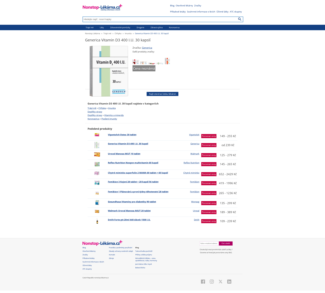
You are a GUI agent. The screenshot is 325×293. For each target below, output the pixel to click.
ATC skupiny (236, 11)
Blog (172, 5)
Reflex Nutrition (191, 162)
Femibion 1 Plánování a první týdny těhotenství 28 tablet (138, 191)
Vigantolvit (194, 134)
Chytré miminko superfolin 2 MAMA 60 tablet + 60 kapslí (138, 172)
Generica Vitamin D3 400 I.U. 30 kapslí (152, 33)
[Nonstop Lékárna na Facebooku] (203, 282)
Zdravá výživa (157, 27)
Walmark (194, 153)
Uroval (196, 210)
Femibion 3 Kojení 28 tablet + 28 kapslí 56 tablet (133, 181)
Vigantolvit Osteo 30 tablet (122, 134)
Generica (147, 47)
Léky (102, 27)
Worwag (195, 201)
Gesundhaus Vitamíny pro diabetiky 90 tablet (132, 201)
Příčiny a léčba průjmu (143, 255)
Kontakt (112, 255)
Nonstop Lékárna (92, 33)
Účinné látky (222, 11)
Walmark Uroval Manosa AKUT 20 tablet (129, 210)
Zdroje (111, 258)
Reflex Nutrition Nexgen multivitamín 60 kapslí (133, 162)
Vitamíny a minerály (114, 115)
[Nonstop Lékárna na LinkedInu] (229, 282)
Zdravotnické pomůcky (120, 27)
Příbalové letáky (178, 11)
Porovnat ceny (209, 136)
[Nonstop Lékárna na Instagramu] (212, 282)
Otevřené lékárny (184, 5)
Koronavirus (174, 27)
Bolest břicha (140, 268)
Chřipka (118, 33)
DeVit (196, 219)
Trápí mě (89, 27)
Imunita (128, 33)
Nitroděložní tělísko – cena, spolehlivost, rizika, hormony (146, 259)
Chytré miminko (191, 172)
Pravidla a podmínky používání (120, 248)
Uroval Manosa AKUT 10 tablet (124, 153)
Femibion (194, 181)
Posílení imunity (109, 118)
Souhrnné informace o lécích (201, 11)
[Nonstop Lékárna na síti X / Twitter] (220, 282)
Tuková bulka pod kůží (143, 251)
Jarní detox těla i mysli (143, 264)
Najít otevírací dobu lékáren (162, 93)
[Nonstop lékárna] (103, 8)
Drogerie (140, 27)
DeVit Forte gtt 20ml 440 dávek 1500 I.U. (129, 219)
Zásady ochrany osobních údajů (121, 251)
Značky (197, 5)
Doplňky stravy (95, 111)
